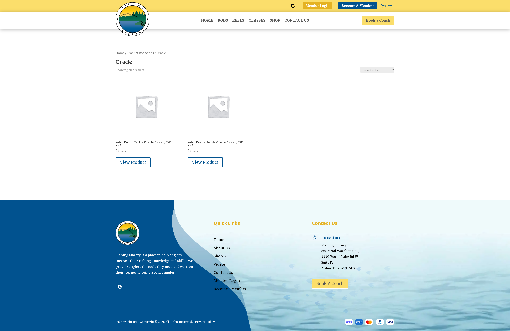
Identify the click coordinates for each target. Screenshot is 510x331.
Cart (388, 6)
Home (207, 21)
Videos (220, 264)
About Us (222, 248)
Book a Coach (378, 20)
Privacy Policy (205, 322)
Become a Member (230, 289)
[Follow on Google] (293, 6)
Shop (275, 21)
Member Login (317, 6)
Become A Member (358, 6)
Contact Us (296, 21)
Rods (223, 21)
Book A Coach (330, 283)
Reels (238, 21)
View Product (133, 162)
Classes (257, 21)
